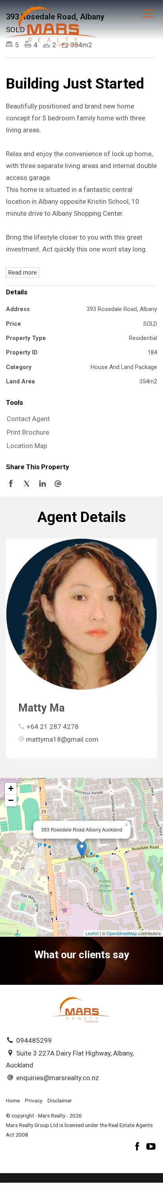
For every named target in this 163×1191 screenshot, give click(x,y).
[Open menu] (148, 13)
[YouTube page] (151, 1147)
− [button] (10, 800)
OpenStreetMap (121, 933)
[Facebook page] (138, 1147)
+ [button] (10, 788)
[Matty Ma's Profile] (81, 614)
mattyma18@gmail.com (62, 739)
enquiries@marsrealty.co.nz (57, 1078)
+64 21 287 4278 (53, 727)
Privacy (33, 1100)
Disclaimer (59, 1100)
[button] (79, 432)
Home (13, 1100)
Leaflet (92, 933)
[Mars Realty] (52, 25)
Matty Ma (41, 708)
